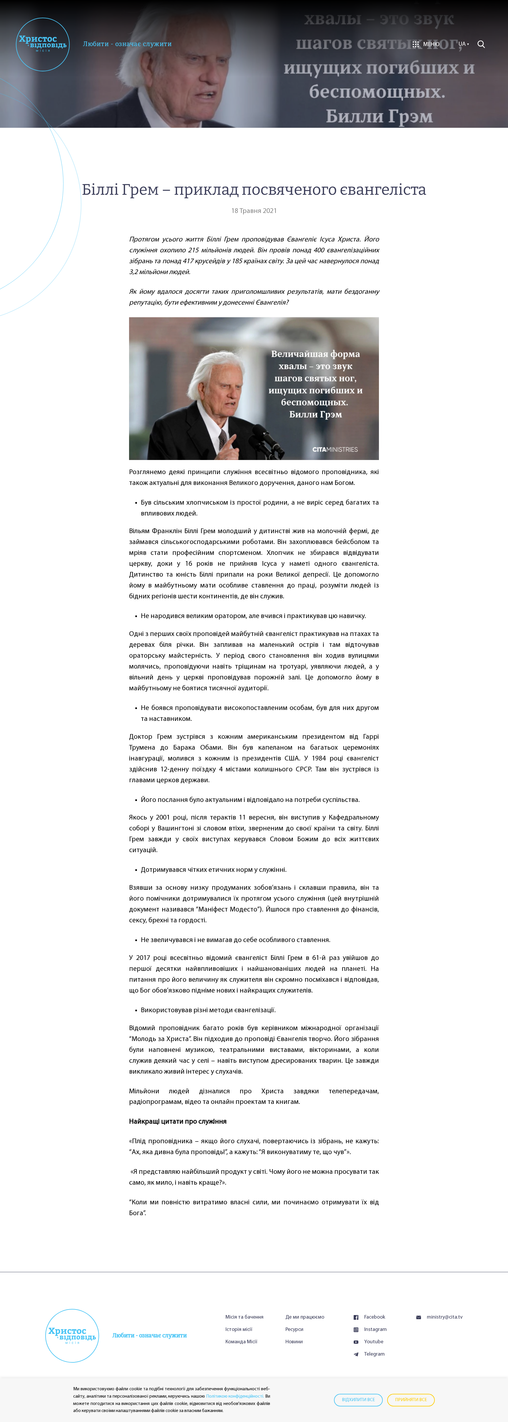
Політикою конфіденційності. (235, 1396)
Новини (294, 1342)
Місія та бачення (244, 1317)
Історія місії (238, 1329)
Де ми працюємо (304, 1317)
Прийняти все (411, 1400)
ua (462, 44)
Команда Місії (241, 1342)
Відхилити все (358, 1400)
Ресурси (294, 1329)
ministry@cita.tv (445, 1317)
